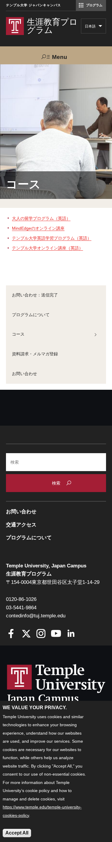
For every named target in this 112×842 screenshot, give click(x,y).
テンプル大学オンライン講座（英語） (47, 248)
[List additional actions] (100, 27)
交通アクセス (21, 525)
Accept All (16, 832)
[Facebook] (11, 634)
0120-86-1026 (21, 599)
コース (18, 334)
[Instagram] (41, 634)
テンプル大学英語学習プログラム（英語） (51, 238)
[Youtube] (56, 634)
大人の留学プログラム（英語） (41, 218)
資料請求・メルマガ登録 (35, 353)
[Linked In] (71, 634)
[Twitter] (26, 634)
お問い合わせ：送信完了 (35, 295)
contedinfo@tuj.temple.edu (35, 616)
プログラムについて (31, 314)
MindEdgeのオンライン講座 (38, 228)
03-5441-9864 (21, 607)
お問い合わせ (24, 373)
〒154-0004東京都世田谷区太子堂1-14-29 (52, 582)
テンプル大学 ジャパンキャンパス (33, 5)
